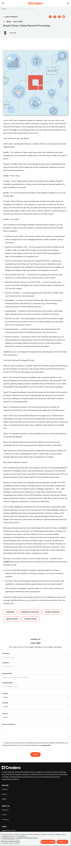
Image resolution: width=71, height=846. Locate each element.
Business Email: (7, 673)
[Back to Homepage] (35, 3)
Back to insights (11, 17)
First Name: (6, 653)
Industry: (5, 703)
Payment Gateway (30, 619)
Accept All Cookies (48, 842)
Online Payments (12, 619)
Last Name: (5, 663)
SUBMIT (35, 754)
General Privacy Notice (9, 830)
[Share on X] (54, 16)
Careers (4, 814)
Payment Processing (52, 612)
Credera (6, 562)
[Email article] (63, 16)
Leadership (5, 810)
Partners (4, 794)
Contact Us (5, 819)
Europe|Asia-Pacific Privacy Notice (26, 838)
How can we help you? (9, 724)
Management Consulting (30, 612)
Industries (5, 789)
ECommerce (10, 612)
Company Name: (7, 683)
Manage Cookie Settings (10, 842)
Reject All (62, 842)
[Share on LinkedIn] (50, 16)
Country (5, 713)
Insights (4, 9)
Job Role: (5, 693)
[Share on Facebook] (59, 16)
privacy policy (46, 745)
